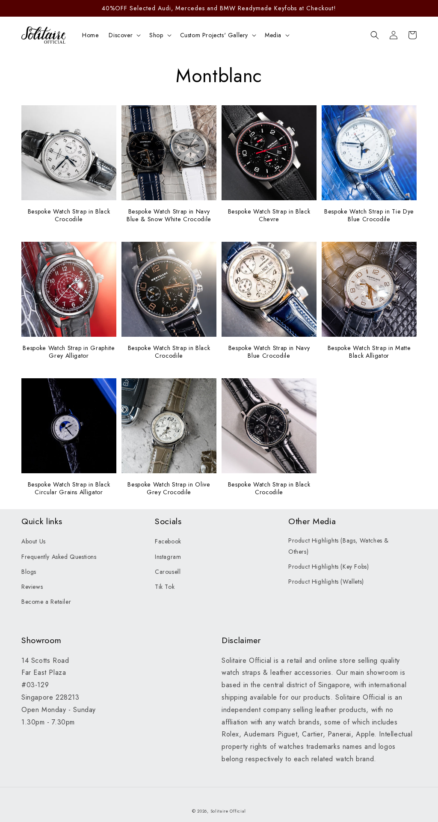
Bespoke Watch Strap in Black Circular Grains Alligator (69, 488)
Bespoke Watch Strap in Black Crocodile (69, 215)
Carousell (168, 571)
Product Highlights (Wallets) (326, 581)
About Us (33, 541)
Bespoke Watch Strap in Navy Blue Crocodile (269, 351)
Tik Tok (165, 586)
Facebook (168, 541)
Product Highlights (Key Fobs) (328, 566)
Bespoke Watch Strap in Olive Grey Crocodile (168, 488)
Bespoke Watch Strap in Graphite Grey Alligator (69, 351)
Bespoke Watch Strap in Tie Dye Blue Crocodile (369, 215)
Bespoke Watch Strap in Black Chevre (269, 215)
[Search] (374, 35)
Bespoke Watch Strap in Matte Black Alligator (369, 351)
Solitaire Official (228, 811)
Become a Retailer (46, 601)
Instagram (168, 556)
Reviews (32, 586)
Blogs (28, 571)
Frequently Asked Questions (59, 556)
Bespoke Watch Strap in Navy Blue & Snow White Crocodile (169, 215)
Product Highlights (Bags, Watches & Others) (338, 545)
